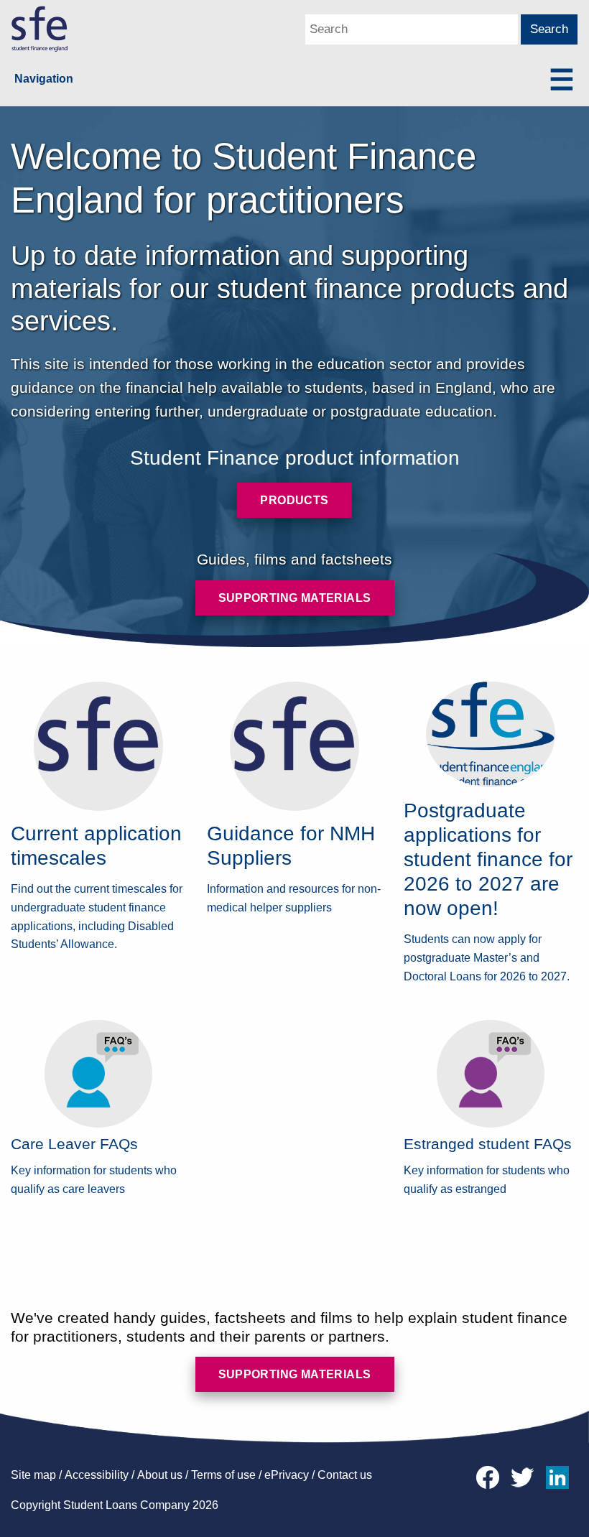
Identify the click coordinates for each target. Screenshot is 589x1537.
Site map (33, 1475)
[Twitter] (526, 1476)
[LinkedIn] (559, 1476)
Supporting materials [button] (294, 598)
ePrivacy (286, 1475)
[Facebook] (491, 1476)
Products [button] (294, 500)
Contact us (344, 1475)
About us (159, 1475)
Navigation (43, 79)
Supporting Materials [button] (294, 1374)
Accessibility (97, 1475)
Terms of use (223, 1475)
